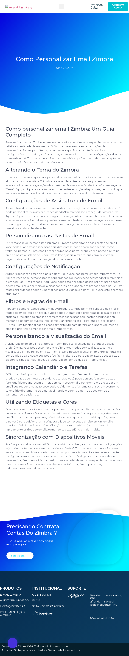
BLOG (36, 600)
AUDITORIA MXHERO (14, 600)
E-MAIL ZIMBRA (10, 594)
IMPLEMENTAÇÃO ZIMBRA (12, 613)
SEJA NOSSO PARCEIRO (48, 606)
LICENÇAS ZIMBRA (12, 606)
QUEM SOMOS (42, 594)
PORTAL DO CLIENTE (76, 596)
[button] (61, 6)
